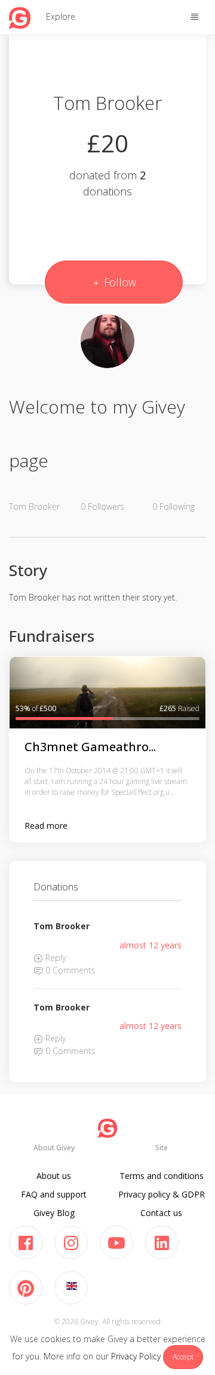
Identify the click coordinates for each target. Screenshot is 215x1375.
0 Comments (69, 970)
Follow (118, 282)
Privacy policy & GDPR (161, 1194)
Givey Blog (54, 1212)
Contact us (161, 1212)
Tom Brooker (61, 926)
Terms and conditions (161, 1175)
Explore (60, 16)
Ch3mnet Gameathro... (90, 747)
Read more (45, 825)
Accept (183, 1357)
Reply (54, 957)
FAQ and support (54, 1194)
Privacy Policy (136, 1356)
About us (53, 1175)
